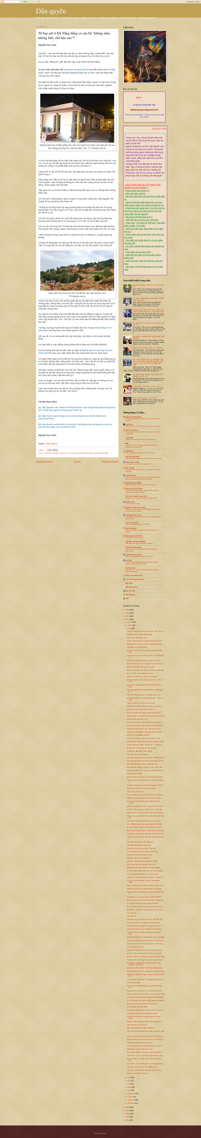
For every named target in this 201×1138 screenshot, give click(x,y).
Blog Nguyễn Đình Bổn (134, 536)
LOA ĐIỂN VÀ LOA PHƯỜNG (137, 647)
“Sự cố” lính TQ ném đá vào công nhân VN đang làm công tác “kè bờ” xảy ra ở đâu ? (142, 491)
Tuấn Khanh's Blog (132, 462)
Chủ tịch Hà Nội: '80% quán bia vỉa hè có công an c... (145, 660)
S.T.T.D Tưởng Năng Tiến (135, 579)
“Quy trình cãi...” (132, 913)
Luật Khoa (129, 424)
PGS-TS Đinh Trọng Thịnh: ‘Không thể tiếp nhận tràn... (145, 906)
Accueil (77, 462)
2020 (127, 1114)
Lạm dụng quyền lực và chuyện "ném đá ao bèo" (143, 923)
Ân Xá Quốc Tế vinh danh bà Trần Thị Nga (141, 748)
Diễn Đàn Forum (131, 587)
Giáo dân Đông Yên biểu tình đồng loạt (140, 842)
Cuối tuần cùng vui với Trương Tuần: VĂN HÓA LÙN (145, 919)
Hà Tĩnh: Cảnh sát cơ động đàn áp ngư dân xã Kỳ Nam (145, 956)
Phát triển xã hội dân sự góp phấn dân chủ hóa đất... (144, 889)
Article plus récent (44, 462)
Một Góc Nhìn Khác (133, 457)
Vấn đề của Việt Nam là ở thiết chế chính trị (139, 556)
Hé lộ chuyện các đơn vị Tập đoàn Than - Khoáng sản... (146, 900)
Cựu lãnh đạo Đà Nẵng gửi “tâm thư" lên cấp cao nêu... (145, 1010)
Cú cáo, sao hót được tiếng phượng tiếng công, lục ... (145, 1046)
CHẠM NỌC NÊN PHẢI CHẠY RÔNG (139, 751)
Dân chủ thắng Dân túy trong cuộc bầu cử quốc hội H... (145, 885)
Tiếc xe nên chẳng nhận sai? (136, 638)
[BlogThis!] (50, 450)
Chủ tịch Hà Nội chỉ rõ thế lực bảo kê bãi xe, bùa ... (144, 738)
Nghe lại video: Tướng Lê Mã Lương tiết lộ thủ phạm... (145, 813)
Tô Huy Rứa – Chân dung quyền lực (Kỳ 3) (147, 386)
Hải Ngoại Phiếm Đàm (133, 547)
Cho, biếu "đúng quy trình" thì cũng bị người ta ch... (144, 695)
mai (128, 1081)
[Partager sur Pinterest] (57, 450)
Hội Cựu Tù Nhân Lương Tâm (136, 496)
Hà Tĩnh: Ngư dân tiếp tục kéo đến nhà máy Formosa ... (146, 777)
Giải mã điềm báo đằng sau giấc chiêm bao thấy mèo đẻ (143, 458)
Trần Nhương (130, 595)
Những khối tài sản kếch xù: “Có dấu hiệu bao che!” (144, 991)
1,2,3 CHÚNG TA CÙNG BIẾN (137, 1007)
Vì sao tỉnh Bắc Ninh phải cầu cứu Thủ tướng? (143, 874)
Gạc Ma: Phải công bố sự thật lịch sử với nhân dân (144, 809)
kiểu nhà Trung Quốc (52, 453)
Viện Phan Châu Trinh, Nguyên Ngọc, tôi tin (141, 864)
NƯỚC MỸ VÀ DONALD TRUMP (138, 735)
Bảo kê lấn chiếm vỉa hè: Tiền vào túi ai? (140, 709)
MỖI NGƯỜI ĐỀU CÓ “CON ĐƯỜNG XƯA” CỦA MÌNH (145, 937)
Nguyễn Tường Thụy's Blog (136, 507)
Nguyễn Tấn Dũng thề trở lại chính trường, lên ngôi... (145, 950)
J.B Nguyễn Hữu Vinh (133, 515)
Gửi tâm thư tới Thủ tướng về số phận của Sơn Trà (144, 944)
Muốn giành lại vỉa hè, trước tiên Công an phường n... (145, 644)
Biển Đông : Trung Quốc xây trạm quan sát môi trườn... (145, 910)
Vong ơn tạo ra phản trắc (135, 791)
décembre (130, 1103)
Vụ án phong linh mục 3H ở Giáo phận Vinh (139, 464)
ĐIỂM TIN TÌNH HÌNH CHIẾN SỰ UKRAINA (148, 348)
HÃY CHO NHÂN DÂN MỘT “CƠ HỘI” (137, 524)
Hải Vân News (131, 568)
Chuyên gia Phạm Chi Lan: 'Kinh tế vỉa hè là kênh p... (145, 929)
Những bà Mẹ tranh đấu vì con (137, 719)
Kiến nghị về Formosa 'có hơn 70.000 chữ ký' (142, 1067)
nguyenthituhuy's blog (134, 555)
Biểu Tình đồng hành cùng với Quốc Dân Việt (142, 764)
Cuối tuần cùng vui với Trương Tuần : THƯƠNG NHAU (145, 758)
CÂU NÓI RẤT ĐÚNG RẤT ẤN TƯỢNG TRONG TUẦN (145, 742)
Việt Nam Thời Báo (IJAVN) (135, 541)
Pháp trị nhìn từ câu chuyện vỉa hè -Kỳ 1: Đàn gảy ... (145, 798)
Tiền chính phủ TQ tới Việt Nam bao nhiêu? (139, 543)
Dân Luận (129, 583)
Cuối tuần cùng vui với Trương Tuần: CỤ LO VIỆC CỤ (145, 1039)
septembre (131, 1093)
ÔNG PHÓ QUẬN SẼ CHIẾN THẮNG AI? (141, 1028)
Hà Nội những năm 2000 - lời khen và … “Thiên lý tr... (145, 745)
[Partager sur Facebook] (54, 450)
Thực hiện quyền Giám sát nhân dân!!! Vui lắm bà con (145, 940)
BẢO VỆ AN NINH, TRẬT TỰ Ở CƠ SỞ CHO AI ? (141, 485)
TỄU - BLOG (130, 468)
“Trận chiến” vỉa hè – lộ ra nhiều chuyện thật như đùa (145, 1055)
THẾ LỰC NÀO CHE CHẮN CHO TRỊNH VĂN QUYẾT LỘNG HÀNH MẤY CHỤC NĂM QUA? (148, 311)
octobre (130, 1097)
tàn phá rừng (74, 453)
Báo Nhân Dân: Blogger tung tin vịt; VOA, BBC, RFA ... (145, 767)
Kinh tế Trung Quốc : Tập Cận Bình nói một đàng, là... (145, 722)
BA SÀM (129, 560)
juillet (129, 1087)
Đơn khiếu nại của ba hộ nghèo (137, 754)
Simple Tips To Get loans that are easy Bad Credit (141, 498)
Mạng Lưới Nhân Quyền (134, 575)
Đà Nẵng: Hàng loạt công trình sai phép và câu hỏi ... (145, 926)
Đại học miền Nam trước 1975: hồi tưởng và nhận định (145, 670)
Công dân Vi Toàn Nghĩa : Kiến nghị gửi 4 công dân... (145, 732)
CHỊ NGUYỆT (131, 916)
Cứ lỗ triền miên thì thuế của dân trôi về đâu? (142, 1013)
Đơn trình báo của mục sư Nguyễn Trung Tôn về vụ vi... (146, 664)
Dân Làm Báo (130, 591)
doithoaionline (131, 475)
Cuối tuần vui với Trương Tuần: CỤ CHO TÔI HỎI (144, 897)
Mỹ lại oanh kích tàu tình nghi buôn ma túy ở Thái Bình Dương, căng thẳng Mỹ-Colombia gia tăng (143, 478)
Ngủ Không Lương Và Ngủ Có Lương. (140, 1049)
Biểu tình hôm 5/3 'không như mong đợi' (140, 667)
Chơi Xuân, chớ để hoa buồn (135, 538)
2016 (127, 616)
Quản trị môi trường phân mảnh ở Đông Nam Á (140, 439)
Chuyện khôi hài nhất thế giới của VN (139, 855)
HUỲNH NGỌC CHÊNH (133, 483)
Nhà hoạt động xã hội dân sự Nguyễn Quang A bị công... (146, 971)
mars (129, 628)
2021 (127, 1117)
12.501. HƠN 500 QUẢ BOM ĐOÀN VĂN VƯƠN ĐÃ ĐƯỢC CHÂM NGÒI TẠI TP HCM (142, 563)
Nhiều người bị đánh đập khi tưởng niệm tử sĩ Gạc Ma (145, 830)
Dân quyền (51, 10)
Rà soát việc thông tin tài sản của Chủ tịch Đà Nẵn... (144, 1052)
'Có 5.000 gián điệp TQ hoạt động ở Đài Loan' (142, 851)
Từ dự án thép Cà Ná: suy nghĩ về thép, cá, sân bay (144, 795)
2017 (127, 619)
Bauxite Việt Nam (132, 430)
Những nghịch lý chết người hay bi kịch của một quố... (145, 960)
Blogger (103, 1133)
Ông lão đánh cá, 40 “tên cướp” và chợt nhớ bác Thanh (146, 994)
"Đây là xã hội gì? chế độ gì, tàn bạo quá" (141, 703)
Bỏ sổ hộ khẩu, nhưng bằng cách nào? (140, 673)
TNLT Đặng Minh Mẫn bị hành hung (139, 845)
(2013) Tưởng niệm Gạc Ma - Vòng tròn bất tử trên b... (145, 806)
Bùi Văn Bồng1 (131, 528)
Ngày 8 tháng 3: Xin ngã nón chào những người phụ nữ (145, 716)
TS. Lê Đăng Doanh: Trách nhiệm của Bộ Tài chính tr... (145, 824)
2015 (127, 613)
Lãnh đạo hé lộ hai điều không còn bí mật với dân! (144, 821)
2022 (127, 1120)
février (129, 625)
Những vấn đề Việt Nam (134, 489)
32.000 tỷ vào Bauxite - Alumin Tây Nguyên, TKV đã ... (145, 785)
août (129, 1090)
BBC (127, 443)
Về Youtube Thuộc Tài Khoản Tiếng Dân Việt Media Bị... (146, 997)
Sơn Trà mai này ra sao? (135, 947)
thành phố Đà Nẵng (86, 453)
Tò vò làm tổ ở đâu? (134, 982)
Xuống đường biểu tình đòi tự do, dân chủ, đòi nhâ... (144, 706)
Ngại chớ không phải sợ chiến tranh (145, 398)
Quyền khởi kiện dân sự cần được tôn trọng (142, 676)
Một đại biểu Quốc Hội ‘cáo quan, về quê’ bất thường (145, 770)
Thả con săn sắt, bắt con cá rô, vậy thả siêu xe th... (144, 729)
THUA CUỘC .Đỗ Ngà (132, 504)
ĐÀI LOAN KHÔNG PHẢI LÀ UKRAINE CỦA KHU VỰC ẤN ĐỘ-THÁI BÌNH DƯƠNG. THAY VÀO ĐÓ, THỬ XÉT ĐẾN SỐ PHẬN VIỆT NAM (148, 362)
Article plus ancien (110, 462)
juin (128, 1084)
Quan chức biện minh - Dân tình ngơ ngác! (141, 788)
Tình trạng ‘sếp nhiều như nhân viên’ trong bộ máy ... (145, 1070)
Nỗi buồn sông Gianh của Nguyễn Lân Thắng (142, 861)
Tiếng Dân (129, 438)
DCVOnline (130, 451)
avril (129, 1077)
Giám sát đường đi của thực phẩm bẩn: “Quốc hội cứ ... (146, 631)
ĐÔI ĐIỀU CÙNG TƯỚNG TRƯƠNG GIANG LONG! (144, 968)
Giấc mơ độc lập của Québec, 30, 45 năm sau (140, 453)
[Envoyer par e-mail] (48, 450)
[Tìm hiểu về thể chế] (145, 131)
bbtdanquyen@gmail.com (144, 110)
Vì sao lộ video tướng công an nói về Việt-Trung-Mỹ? (145, 871)
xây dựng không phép (100, 453)
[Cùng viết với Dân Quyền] (144, 102)
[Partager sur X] (52, 450)
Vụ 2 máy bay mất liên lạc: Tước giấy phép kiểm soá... (145, 979)
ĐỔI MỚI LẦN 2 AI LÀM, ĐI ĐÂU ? (139, 858)
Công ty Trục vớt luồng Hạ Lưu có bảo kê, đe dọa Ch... (145, 877)
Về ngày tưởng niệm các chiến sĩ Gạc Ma (141, 848)
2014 (127, 610)
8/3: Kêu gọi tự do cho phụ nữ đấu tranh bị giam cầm (145, 725)
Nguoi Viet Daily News (134, 417)
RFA (127, 598)
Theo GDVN (51, 444)
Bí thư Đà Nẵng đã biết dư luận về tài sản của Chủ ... (145, 827)
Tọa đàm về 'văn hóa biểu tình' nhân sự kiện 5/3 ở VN (145, 834)
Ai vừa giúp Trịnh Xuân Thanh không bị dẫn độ (142, 903)
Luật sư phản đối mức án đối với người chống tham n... (146, 1036)
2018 (127, 1107)
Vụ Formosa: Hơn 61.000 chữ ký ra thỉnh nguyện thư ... (146, 1064)
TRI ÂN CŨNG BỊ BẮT (134, 774)
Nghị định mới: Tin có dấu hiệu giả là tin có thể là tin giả (143, 426)
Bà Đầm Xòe (130, 502)
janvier (129, 622)
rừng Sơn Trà (64, 453)
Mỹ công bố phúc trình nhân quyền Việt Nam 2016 (144, 713)
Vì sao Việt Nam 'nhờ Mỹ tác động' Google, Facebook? (145, 1000)
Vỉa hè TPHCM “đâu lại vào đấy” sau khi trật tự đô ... (145, 641)
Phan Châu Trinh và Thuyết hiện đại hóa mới (142, 1004)
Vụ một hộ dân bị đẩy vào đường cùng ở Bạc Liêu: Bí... (146, 761)
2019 (127, 1110)
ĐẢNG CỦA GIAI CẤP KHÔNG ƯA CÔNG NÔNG (143, 868)
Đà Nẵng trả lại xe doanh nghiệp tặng (139, 634)
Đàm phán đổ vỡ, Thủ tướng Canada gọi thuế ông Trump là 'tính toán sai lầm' (141, 446)
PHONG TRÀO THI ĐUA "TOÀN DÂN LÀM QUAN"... (145, 1022)
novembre (130, 1100)
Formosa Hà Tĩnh (132, 523)
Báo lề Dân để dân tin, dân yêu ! (138, 1073)
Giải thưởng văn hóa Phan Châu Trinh (140, 1043)
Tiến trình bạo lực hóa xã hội (136, 1025)
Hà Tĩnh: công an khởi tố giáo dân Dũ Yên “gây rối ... (145, 953)
